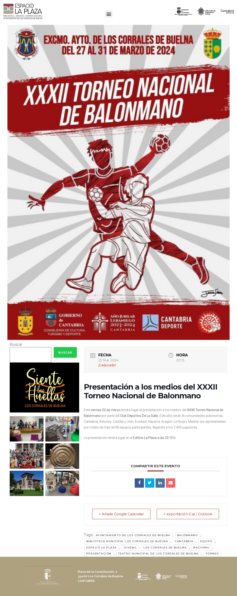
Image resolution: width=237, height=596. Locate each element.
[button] (108, 14)
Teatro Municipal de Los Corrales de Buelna (158, 553)
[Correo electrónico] (170, 483)
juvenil (130, 547)
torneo (212, 553)
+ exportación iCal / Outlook (187, 514)
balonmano (187, 535)
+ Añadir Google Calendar (121, 514)
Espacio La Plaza (101, 547)
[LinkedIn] (160, 483)
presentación (98, 553)
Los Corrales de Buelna (165, 547)
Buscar (16, 344)
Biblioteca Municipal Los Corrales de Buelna (127, 541)
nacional (201, 547)
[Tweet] (149, 483)
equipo (206, 541)
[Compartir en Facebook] (139, 483)
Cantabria (184, 541)
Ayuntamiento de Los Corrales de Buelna (133, 535)
